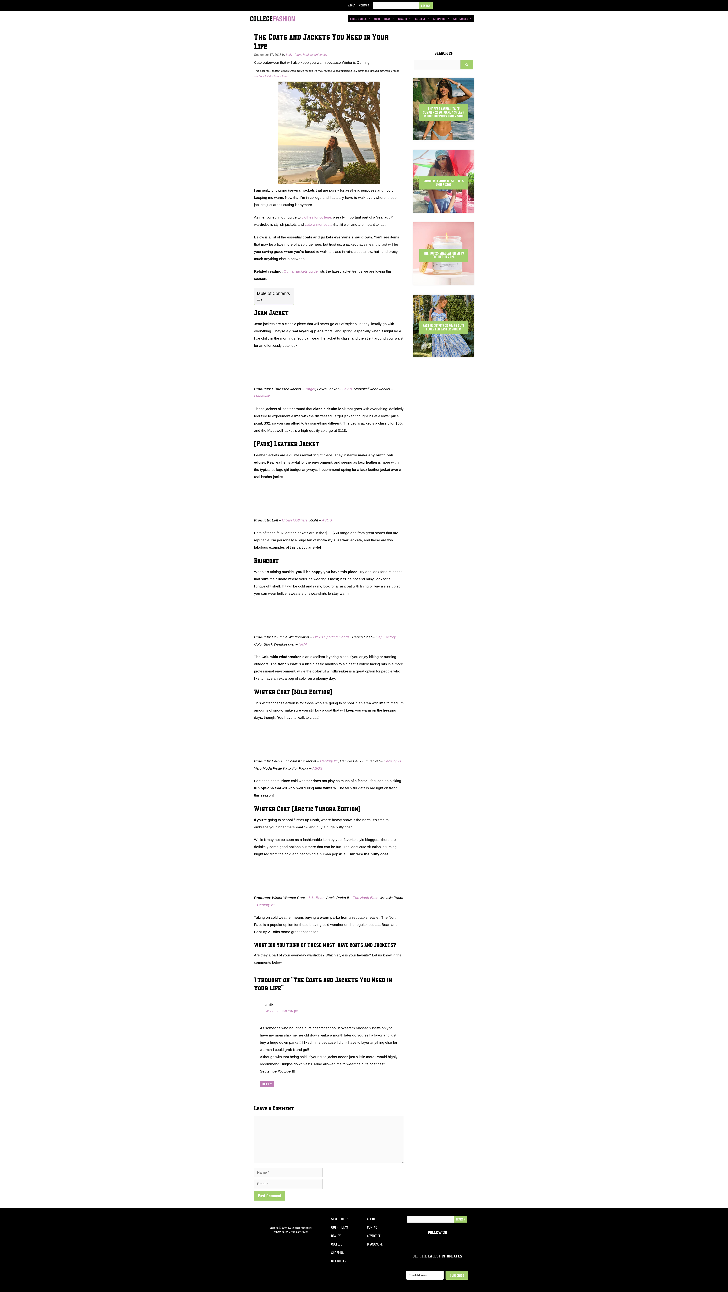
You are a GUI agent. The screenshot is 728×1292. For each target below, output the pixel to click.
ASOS (327, 520)
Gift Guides (460, 19)
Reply (267, 1084)
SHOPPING (337, 1252)
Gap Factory (386, 637)
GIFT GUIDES (338, 1261)
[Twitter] (446, 5)
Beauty (402, 19)
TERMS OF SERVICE (299, 1232)
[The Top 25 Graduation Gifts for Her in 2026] (443, 281)
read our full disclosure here (271, 76)
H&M (303, 644)
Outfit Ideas (382, 19)
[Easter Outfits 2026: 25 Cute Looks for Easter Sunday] (443, 354)
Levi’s (347, 389)
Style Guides (358, 19)
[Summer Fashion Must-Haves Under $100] (443, 209)
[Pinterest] (464, 5)
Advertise (373, 1235)
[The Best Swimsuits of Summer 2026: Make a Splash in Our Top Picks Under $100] (443, 137)
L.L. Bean (317, 898)
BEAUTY (336, 1235)
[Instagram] (455, 5)
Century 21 (329, 761)
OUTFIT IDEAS (339, 1227)
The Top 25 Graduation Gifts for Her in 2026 (444, 255)
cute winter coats (318, 224)
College (420, 19)
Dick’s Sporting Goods (331, 637)
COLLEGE (336, 1244)
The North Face (365, 898)
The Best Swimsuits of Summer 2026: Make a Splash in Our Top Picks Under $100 (443, 112)
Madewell (262, 396)
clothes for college (316, 217)
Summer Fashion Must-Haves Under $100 (444, 183)
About (351, 5)
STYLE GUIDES (339, 1219)
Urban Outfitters (295, 520)
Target (310, 389)
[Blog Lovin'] (472, 5)
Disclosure (375, 1244)
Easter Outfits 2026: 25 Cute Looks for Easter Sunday (443, 327)
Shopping (439, 19)
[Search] (426, 5)
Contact (364, 5)
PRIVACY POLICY (281, 1232)
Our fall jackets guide (301, 271)
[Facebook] (438, 5)
